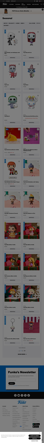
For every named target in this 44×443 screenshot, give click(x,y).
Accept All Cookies (35, 435)
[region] (21, 437)
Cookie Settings (34, 440)
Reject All (34, 438)
